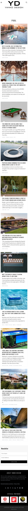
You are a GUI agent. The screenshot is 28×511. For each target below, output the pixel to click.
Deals (3, 324)
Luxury (10, 439)
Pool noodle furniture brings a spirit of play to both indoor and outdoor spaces (14, 199)
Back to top (13, 509)
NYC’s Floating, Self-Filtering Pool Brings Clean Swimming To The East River (13, 47)
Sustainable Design (17, 365)
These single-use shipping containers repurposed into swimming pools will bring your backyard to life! (13, 352)
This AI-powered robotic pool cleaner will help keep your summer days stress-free (14, 313)
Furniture (4, 209)
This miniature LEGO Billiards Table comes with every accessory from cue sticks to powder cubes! (13, 126)
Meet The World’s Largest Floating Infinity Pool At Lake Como (12, 275)
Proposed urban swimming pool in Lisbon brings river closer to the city (13, 164)
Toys (15, 137)
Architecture (5, 57)
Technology (18, 324)
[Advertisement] (14, 14)
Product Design (9, 137)
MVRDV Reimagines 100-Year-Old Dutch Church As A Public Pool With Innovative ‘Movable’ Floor (14, 85)
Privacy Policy (17, 483)
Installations (5, 365)
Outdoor (11, 365)
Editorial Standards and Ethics (7, 483)
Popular (14, 439)
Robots (14, 324)
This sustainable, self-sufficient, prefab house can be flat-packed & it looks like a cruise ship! (13, 393)
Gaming (3, 137)
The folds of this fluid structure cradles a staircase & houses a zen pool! (14, 431)
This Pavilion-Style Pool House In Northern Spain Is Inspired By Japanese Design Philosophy (13, 237)
